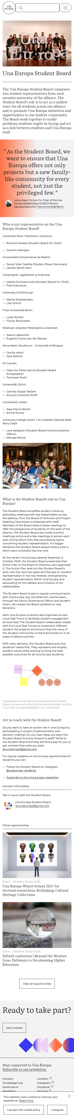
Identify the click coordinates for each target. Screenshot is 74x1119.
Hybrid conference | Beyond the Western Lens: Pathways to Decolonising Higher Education (35, 960)
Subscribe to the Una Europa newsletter (32, 777)
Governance (10, 1087)
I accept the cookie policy (23, 1110)
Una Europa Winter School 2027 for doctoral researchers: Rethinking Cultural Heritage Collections (35, 890)
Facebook (43, 1087)
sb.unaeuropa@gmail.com (20, 749)
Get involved (14, 1028)
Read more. (26, 1100)
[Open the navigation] (65, 7)
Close (69, 1096)
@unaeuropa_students (21, 770)
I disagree (57, 1110)
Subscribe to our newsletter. (25, 1069)
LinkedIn (42, 1079)
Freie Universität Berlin (50, 206)
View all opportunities (37, 983)
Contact (8, 1079)
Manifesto (9, 1091)
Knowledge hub (13, 1083)
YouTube (42, 1091)
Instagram (44, 1083)
